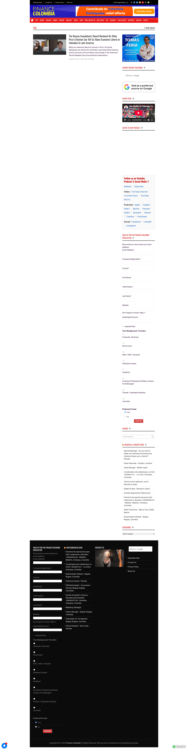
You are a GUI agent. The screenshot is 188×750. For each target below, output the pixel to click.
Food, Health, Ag (90, 20)
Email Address (128, 250)
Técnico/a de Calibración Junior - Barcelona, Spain (136, 483)
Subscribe (138, 186)
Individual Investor (129, 363)
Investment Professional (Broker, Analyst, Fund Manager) (138, 382)
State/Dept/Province (130, 317)
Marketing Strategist (73, 607)
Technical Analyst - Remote (76, 581)
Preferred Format (129, 409)
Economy (113, 20)
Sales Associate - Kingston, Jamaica (138, 463)
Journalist (126, 401)
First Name (126, 277)
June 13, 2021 (80, 59)
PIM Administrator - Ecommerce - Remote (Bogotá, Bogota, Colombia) (78, 588)
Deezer (147, 212)
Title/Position (127, 286)
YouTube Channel (139, 192)
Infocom (48, 20)
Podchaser (142, 216)
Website (127, 186)
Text (128, 417)
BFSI (36, 20)
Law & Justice (122, 20)
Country (125, 268)
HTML (128, 412)
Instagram (131, 226)
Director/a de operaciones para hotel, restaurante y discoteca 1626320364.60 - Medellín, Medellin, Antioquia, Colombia (139, 501)
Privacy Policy (59, 2)
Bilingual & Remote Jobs (134, 444)
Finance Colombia (73, 743)
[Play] (125, 120)
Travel (76, 20)
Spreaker (137, 212)
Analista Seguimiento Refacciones (137, 493)
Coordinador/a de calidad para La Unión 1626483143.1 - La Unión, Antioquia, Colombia (139, 475)
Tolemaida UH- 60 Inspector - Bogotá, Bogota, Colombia (77, 620)
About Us (69, 2)
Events (146, 20)
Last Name (126, 296)
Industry (69, 20)
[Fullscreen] (152, 120)
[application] (138, 113)
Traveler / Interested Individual (133, 392)
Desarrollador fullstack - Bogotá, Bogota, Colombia (136, 518)
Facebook (136, 222)
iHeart (127, 209)
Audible (146, 205)
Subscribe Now (37, 2)
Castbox (130, 216)
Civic (81, 20)
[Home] (32, 20)
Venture (61, 20)
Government (127, 346)
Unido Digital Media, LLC (120, 2)
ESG (107, 20)
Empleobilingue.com (74, 547)
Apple (137, 205)
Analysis (139, 20)
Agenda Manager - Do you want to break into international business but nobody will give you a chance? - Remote (138, 454)
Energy (42, 20)
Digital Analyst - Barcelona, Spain (137, 488)
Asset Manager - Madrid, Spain (136, 467)
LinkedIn (148, 222)
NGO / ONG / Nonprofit (131, 354)
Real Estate (100, 20)
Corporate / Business (130, 337)
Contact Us (48, 2)
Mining (55, 20)
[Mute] (149, 120)
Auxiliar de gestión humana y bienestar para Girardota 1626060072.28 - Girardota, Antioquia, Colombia (77, 599)
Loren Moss (90, 59)
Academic (126, 372)
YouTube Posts (131, 195)
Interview (131, 20)
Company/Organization (131, 259)
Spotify (136, 209)
